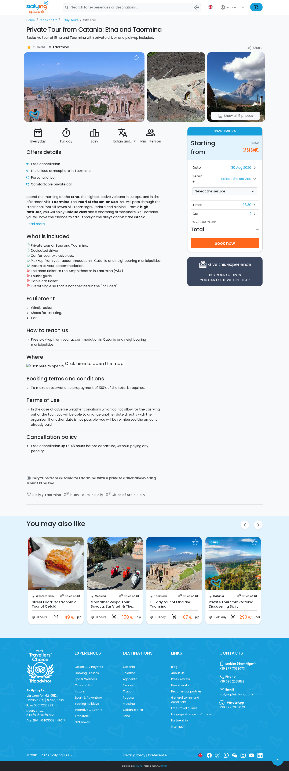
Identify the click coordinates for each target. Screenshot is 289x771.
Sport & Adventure (88, 697)
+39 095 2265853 (231, 681)
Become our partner (186, 691)
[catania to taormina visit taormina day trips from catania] (84, 86)
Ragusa (128, 697)
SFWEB (164, 766)
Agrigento (130, 679)
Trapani (128, 691)
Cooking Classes (87, 673)
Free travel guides (184, 708)
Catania (218, 596)
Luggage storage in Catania (191, 714)
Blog (174, 667)
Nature (80, 691)
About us (177, 673)
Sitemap (177, 726)
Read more (35, 223)
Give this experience (225, 271)
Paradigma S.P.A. (152, 766)
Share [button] (255, 48)
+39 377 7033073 (232, 668)
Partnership (179, 720)
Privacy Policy (133, 755)
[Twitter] (217, 755)
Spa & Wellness (86, 679)
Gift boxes (82, 722)
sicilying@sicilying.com (236, 694)
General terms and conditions (185, 699)
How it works (180, 685)
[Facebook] (209, 755)
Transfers (82, 716)
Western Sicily (45, 596)
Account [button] (232, 7)
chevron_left (244, 524)
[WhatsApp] (226, 755)
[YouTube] (251, 755)
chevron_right (258, 524)
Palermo (129, 673)
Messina (100, 596)
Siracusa (129, 685)
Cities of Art (72, 596)
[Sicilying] (40, 7)
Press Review (180, 679)
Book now (225, 243)
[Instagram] (243, 755)
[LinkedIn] (260, 755)
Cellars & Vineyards (89, 667)
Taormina (160, 596)
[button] (211, 7)
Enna (126, 716)
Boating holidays (87, 704)
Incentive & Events (88, 710)
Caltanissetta (133, 710)
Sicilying (138, 766)
